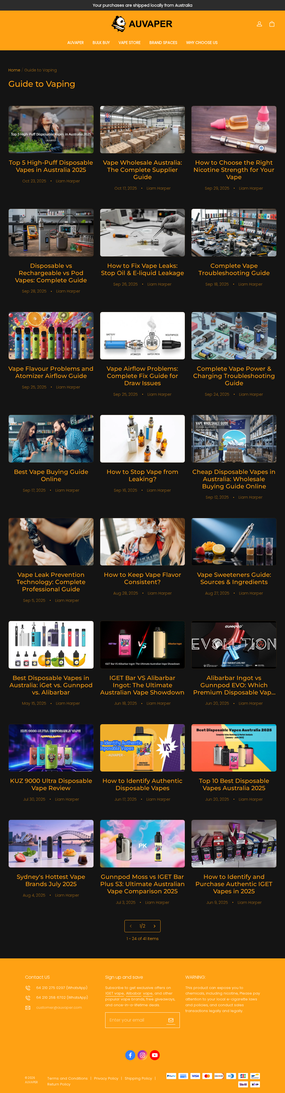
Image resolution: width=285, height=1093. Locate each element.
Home (14, 70)
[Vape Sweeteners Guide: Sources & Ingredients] (234, 542)
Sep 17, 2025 (34, 490)
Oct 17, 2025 (125, 188)
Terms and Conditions (67, 1078)
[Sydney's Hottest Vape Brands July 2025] (51, 844)
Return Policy (58, 1084)
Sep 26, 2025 (125, 284)
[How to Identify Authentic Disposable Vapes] (142, 748)
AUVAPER (75, 42)
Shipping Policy (138, 1078)
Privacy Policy (106, 1078)
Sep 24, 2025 (217, 394)
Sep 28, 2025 (34, 291)
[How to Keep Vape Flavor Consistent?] (142, 542)
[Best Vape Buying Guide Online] (51, 439)
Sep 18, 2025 (217, 284)
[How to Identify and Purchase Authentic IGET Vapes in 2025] (234, 844)
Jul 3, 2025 (126, 902)
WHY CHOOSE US (202, 42)
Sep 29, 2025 (217, 188)
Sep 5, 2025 (34, 600)
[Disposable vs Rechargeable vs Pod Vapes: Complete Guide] (51, 233)
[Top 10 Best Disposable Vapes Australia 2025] (234, 748)
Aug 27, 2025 (217, 593)
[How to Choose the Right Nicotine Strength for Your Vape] (234, 130)
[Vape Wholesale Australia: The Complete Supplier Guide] (142, 130)
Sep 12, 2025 (217, 497)
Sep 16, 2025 (125, 490)
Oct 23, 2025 (34, 181)
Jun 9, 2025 (217, 902)
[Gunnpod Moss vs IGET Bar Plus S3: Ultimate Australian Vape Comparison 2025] (142, 844)
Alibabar (133, 993)
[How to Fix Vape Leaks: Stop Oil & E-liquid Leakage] (142, 233)
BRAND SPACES (163, 42)
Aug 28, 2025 (125, 593)
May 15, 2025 (34, 703)
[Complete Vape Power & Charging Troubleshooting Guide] (234, 336)
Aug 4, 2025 (34, 895)
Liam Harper (68, 181)
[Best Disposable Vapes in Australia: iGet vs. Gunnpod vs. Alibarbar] (51, 645)
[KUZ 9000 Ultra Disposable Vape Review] (51, 748)
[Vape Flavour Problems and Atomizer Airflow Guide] (51, 336)
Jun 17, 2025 (125, 799)
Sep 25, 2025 (34, 387)
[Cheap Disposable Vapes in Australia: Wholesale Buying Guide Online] (234, 439)
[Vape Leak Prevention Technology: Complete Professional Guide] (51, 542)
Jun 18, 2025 (125, 703)
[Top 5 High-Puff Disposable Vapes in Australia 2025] (51, 130)
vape (148, 993)
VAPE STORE (130, 42)
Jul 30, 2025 (34, 799)
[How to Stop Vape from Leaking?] (142, 439)
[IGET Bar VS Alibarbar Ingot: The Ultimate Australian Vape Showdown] (142, 645)
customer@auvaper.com (59, 1007)
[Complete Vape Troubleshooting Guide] (234, 233)
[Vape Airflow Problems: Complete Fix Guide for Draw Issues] (142, 336)
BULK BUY (101, 42)
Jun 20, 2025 (217, 703)
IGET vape (114, 993)
